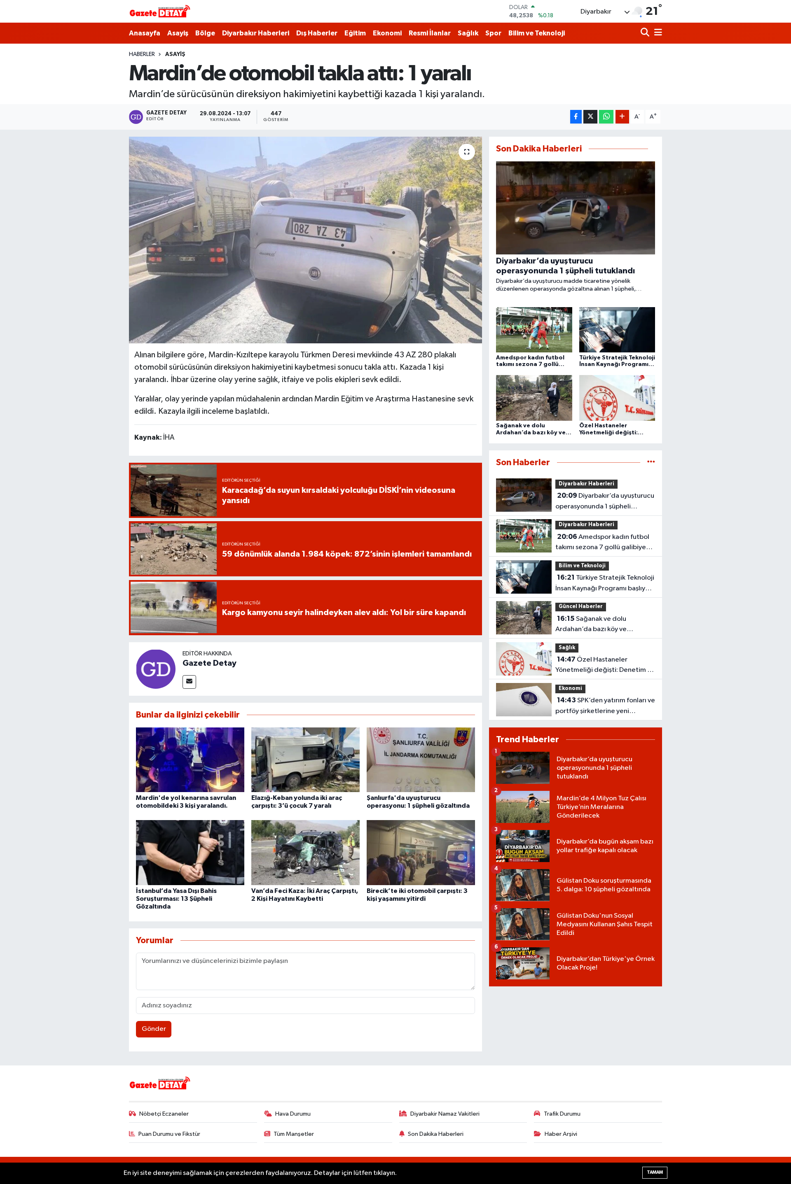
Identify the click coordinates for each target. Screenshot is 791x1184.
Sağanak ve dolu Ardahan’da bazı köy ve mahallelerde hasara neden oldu (605, 625)
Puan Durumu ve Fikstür (169, 1134)
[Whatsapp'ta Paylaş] (606, 117)
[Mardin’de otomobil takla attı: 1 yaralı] (305, 240)
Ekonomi (387, 33)
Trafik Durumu (562, 1114)
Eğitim (355, 33)
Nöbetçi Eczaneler (164, 1114)
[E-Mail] (189, 682)
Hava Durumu (293, 1114)
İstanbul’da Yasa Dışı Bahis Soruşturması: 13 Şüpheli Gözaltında (176, 899)
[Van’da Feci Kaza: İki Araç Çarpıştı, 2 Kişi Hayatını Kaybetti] (305, 852)
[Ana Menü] (656, 33)
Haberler (142, 54)
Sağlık (468, 33)
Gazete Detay (209, 663)
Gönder (154, 1029)
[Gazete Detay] (156, 668)
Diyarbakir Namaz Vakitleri (445, 1114)
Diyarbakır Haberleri (255, 33)
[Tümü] (651, 462)
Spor (493, 33)
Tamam (655, 1172)
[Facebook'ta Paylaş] (576, 117)
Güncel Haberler (581, 606)
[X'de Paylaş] (590, 117)
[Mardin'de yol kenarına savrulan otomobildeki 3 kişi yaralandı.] (190, 759)
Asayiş (177, 33)
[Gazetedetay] (160, 11)
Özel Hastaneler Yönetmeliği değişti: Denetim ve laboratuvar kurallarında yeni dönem (605, 666)
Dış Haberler (316, 33)
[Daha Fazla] (622, 117)
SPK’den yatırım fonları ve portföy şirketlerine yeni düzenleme (605, 706)
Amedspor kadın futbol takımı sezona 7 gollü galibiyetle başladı (605, 543)
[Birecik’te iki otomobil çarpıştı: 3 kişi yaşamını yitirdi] (421, 852)
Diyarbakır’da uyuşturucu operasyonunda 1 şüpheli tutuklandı (604, 502)
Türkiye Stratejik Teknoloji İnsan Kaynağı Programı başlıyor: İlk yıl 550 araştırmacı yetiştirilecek (604, 584)
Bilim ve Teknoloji (536, 33)
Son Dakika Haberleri (435, 1134)
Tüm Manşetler (294, 1134)
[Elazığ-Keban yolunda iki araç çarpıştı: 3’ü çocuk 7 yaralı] (305, 759)
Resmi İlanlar (430, 33)
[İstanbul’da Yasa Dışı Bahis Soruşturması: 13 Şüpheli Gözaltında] (190, 852)
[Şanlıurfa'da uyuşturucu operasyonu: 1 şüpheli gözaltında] (421, 759)
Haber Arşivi (561, 1134)
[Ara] (646, 33)
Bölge (205, 33)
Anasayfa (144, 33)
